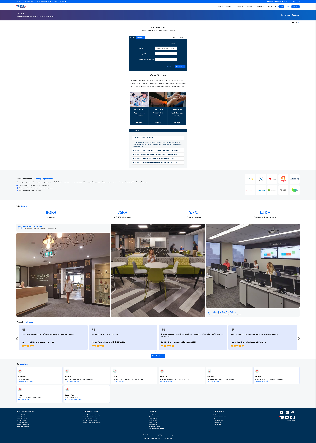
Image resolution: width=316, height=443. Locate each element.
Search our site (217, 422)
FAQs (214, 418)
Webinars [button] (228, 6)
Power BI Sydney (21, 417)
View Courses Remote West (73, 399)
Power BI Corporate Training (90, 417)
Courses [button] (219, 6)
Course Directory (218, 420)
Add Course (168, 66)
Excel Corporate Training (89, 418)
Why (21, 206)
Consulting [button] (238, 6)
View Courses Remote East (26, 381)
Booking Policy (158, 435)
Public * (132, 37)
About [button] (268, 6)
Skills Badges (153, 424)
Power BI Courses (21, 418)
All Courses (216, 415)
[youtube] (292, 413)
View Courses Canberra (214, 381)
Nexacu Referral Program (156, 428)
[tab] (155, 351)
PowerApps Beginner (22, 426)
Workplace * (140, 37)
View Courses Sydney (119, 381)
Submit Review (153, 422)
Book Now (295, 6)
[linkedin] (287, 413)
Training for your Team (219, 417)
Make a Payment (154, 417)
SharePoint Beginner (22, 424)
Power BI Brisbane (21, 415)
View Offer (61, 1)
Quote (287, 6)
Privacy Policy (169, 435)
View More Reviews (158, 356)
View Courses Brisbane (72, 381)
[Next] (299, 339)
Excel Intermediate (22, 422)
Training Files (153, 420)
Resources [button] (259, 6)
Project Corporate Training (90, 420)
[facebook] (281, 413)
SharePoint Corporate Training (91, 422)
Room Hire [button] (249, 6)
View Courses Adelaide (261, 381)
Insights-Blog (153, 418)
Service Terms (146, 435)
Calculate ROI (180, 66)
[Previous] (16, 339)
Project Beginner (21, 420)
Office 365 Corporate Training (91, 415)
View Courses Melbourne (167, 381)
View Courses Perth (23, 399)
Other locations (217, 424)
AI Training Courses (154, 426)
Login (281, 6)
